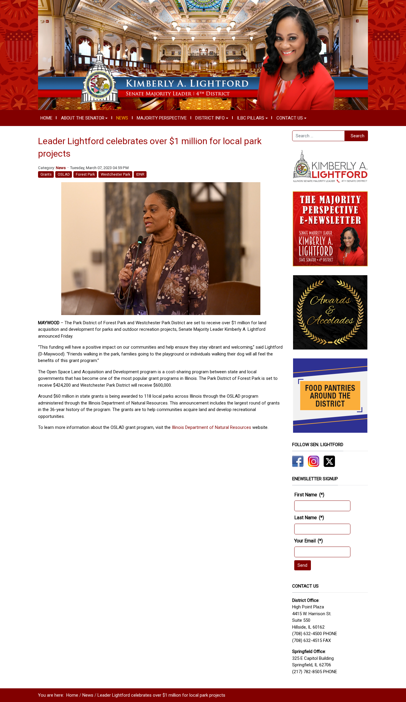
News (61, 168)
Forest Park (85, 174)
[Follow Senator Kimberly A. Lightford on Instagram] (313, 461)
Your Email (308, 541)
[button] (84, 118)
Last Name (309, 517)
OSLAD (64, 174)
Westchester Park (115, 174)
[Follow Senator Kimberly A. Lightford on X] (329, 461)
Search (357, 135)
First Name (309, 495)
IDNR (140, 174)
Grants (46, 174)
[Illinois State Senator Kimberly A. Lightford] (203, 54)
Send (302, 565)
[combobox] (318, 135)
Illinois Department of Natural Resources (211, 427)
